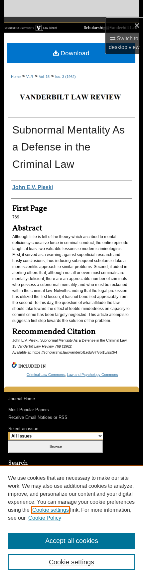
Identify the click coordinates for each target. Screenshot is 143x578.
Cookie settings (50, 510)
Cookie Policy (44, 518)
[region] (71, 521)
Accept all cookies (71, 540)
